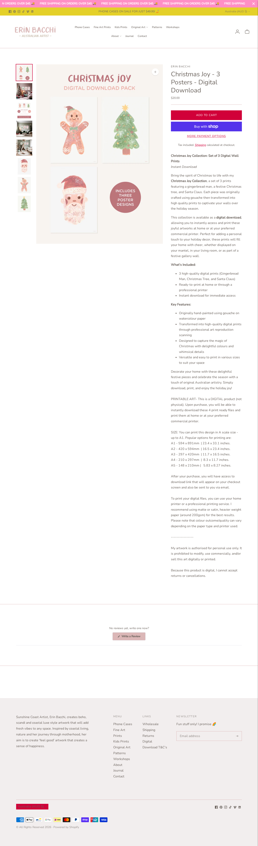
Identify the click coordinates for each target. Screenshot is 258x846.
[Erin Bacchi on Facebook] (10, 11)
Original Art (138, 27)
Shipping (200, 145)
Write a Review (133, 637)
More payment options (206, 136)
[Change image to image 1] (24, 72)
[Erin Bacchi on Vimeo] (27, 11)
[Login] (237, 31)
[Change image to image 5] (24, 147)
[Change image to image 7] (24, 185)
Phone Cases (82, 27)
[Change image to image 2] (24, 91)
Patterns (157, 27)
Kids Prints (121, 27)
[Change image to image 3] (24, 110)
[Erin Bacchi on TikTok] (23, 11)
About (115, 36)
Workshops (172, 27)
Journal (129, 36)
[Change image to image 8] (24, 204)
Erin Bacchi (180, 66)
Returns (148, 736)
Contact (142, 36)
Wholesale (151, 724)
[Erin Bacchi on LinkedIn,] (32, 11)
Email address (189, 731)
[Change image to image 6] (24, 166)
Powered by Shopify (66, 827)
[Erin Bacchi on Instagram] (19, 11)
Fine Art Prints (102, 27)
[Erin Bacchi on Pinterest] (14, 11)
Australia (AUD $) (236, 11)
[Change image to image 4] (24, 129)
